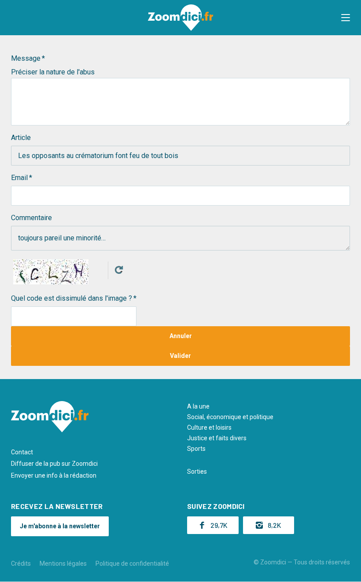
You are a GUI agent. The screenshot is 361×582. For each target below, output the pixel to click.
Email (19, 177)
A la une (198, 406)
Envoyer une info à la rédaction (53, 475)
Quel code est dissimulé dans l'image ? (71, 298)
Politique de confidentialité (132, 563)
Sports (196, 448)
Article (21, 137)
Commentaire (31, 218)
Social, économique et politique (230, 416)
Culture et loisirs (209, 427)
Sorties (197, 471)
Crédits (21, 563)
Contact (22, 452)
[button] (346, 17)
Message (26, 58)
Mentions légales (63, 563)
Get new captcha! (119, 270)
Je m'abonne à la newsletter (60, 526)
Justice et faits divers (217, 438)
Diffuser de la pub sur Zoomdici (54, 463)
